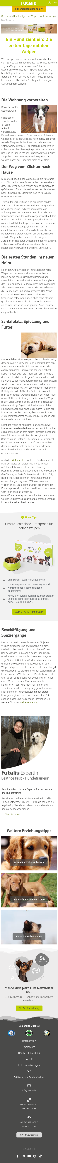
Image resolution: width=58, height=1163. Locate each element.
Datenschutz (29, 1040)
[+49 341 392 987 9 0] (29, 1100)
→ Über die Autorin (11, 814)
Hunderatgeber (21, 16)
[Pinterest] (34, 1156)
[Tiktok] (40, 1156)
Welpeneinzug (47, 16)
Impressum (29, 1046)
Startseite (6, 16)
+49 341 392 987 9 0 (29, 1104)
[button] (3, 3)
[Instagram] (23, 1156)
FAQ (29, 1071)
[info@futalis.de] (29, 1086)
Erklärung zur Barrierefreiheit (29, 1077)
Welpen (34, 16)
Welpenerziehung (29, 702)
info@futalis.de (29, 1090)
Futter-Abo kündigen (29, 1065)
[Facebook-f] (17, 1156)
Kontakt (29, 1059)
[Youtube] (29, 1156)
